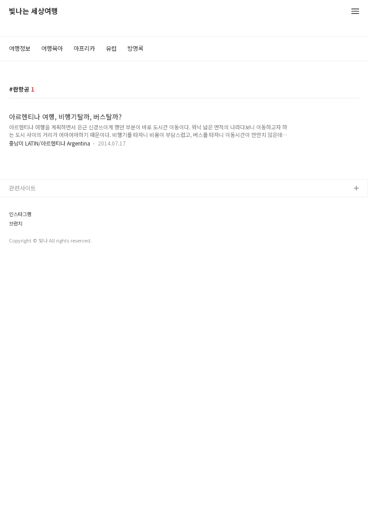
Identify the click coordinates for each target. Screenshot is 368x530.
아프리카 (84, 48)
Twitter (18, 217)
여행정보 (20, 48)
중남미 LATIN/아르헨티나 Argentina (50, 143)
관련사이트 (22, 188)
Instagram (22, 232)
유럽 (111, 48)
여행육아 (52, 48)
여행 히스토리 (26, 246)
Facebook (22, 203)
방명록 (135, 48)
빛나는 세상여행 (33, 11)
